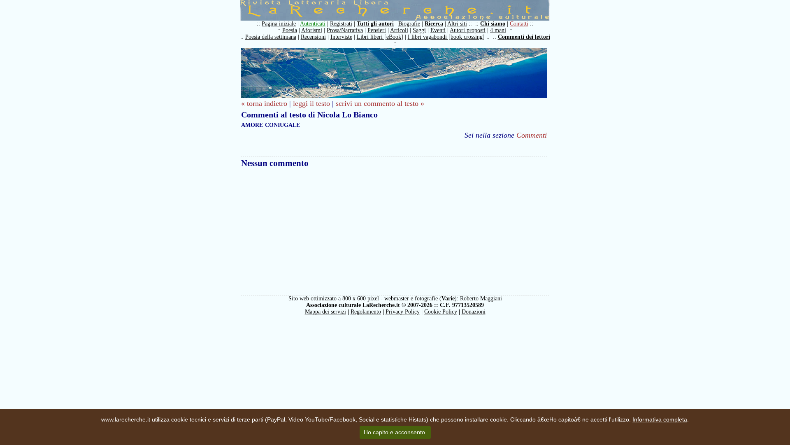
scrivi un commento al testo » (380, 103)
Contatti (519, 24)
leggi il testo (311, 103)
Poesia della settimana (270, 37)
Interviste (341, 37)
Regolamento (366, 312)
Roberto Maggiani (481, 298)
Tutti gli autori (375, 24)
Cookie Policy (440, 312)
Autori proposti (468, 30)
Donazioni (474, 312)
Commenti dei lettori (524, 37)
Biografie (409, 24)
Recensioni (313, 37)
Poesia (289, 30)
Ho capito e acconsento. (395, 432)
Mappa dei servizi (325, 312)
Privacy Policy (403, 312)
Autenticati (312, 24)
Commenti (531, 135)
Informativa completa (659, 419)
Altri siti (457, 24)
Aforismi (311, 30)
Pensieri (376, 30)
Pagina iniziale (279, 24)
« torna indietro (264, 103)
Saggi (419, 30)
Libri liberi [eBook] (380, 37)
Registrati (341, 24)
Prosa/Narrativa (345, 30)
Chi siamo (492, 24)
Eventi (438, 30)
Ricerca (434, 24)
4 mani (498, 30)
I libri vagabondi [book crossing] (446, 37)
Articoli (399, 30)
